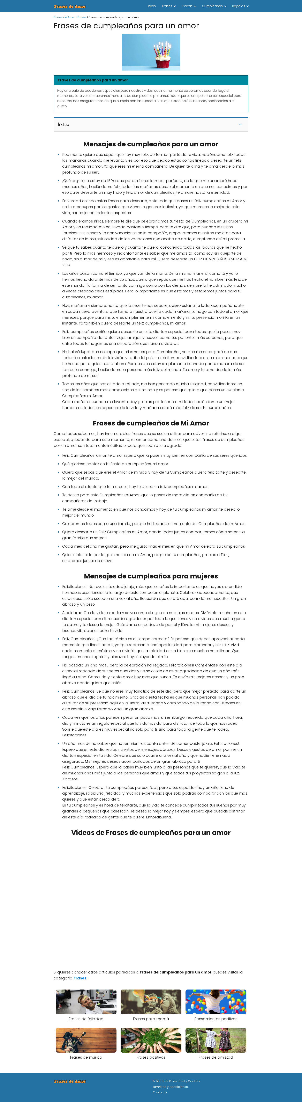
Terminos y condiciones (170, 1087)
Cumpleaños (212, 6)
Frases (167, 6)
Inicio (152, 6)
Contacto (160, 1092)
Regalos (238, 6)
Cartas (187, 6)
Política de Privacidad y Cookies (176, 1081)
